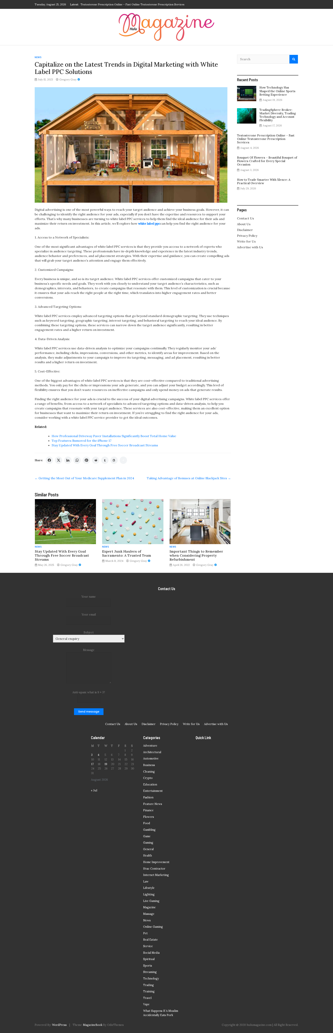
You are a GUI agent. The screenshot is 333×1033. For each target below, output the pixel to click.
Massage (148, 914)
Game (147, 836)
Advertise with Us (250, 247)
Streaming (150, 972)
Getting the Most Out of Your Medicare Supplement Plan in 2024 (84, 478)
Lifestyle (149, 888)
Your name (89, 596)
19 (105, 764)
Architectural (152, 752)
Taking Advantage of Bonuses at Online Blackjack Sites (189, 478)
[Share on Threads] (114, 460)
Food (146, 823)
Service (148, 946)
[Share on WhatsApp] (77, 460)
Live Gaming (151, 901)
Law (146, 881)
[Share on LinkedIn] (67, 460)
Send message (88, 711)
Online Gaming (153, 926)
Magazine (149, 907)
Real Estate (150, 939)
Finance (148, 810)
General (148, 849)
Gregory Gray (68, 79)
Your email (89, 614)
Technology (151, 978)
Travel (147, 998)
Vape (146, 1004)
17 (92, 764)
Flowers (148, 817)
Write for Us (246, 241)
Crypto (148, 778)
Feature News (152, 804)
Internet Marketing (156, 875)
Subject (89, 632)
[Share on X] (58, 460)
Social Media (151, 952)
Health (147, 855)
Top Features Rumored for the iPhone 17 (81, 440)
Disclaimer (245, 230)
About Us (244, 224)
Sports (147, 965)
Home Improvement (156, 862)
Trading (148, 985)
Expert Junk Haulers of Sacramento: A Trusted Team (126, 553)
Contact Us (245, 218)
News (38, 57)
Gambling (149, 829)
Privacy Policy (247, 236)
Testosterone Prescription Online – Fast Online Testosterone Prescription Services (265, 139)
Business (149, 765)
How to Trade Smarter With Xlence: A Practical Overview (263, 181)
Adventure (150, 745)
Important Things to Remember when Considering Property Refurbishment (196, 555)
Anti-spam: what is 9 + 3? (88, 692)
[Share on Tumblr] (104, 460)
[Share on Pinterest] (86, 460)
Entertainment (153, 791)
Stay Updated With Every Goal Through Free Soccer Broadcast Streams (105, 445)
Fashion (148, 797)
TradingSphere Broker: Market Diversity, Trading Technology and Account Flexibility (277, 115)
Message (88, 650)
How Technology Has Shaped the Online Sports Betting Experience (277, 91)
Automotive (151, 758)
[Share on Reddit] (95, 460)
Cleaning (149, 771)
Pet (145, 933)
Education (150, 784)
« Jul (94, 790)
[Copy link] (123, 460)
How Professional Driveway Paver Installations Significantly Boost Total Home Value (114, 436)
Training (149, 991)
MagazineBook (92, 1025)
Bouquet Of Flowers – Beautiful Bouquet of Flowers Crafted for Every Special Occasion (135, 4)
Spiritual (149, 959)
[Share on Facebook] (49, 460)
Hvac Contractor (154, 868)
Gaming (148, 842)
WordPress (59, 1025)
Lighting (149, 894)
